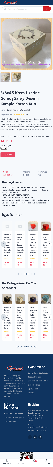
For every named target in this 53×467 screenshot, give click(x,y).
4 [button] (26, 274)
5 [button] (29, 274)
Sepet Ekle (7, 154)
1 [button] (18, 274)
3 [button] (24, 274)
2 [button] (21, 274)
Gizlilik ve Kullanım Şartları (38, 381)
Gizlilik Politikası (34, 385)
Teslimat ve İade (34, 377)
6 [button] (32, 274)
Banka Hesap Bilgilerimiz (38, 373)
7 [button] (35, 274)
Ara (47, 9)
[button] (3, 244)
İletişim (31, 393)
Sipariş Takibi (33, 389)
